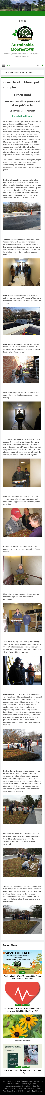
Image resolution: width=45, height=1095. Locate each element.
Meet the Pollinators (23, 1041)
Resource (25, 1005)
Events (22, 973)
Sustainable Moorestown (22, 47)
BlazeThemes (36, 1091)
